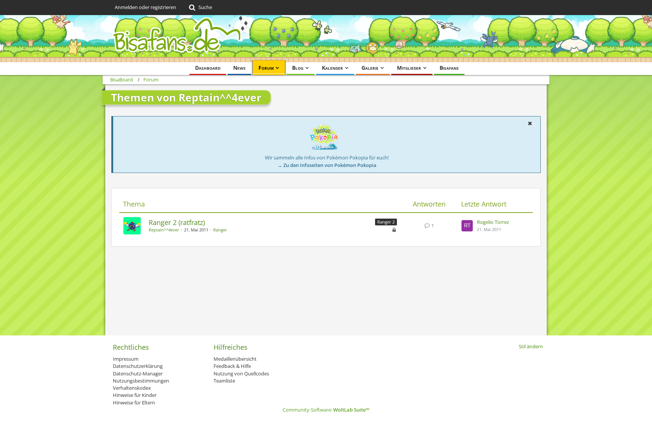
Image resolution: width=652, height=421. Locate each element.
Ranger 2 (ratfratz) (177, 222)
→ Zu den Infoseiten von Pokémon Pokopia (327, 165)
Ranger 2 (386, 222)
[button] (530, 123)
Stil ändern (531, 346)
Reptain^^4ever (164, 230)
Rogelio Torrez (493, 222)
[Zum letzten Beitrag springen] (467, 226)
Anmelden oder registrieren (145, 7)
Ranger (220, 230)
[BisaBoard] (326, 38)
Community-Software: (326, 409)
